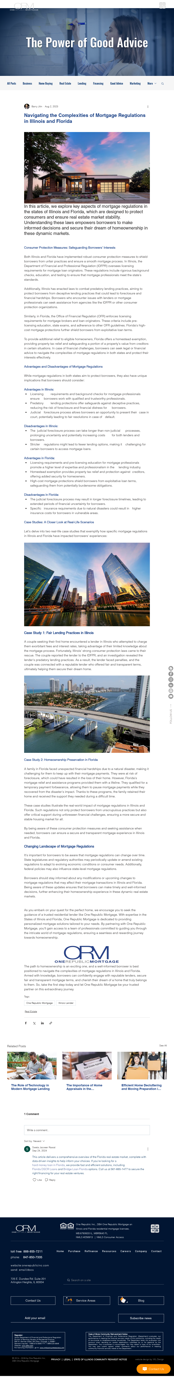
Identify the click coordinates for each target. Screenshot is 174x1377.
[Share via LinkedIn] (42, 1023)
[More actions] (148, 106)
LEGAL (68, 1359)
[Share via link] (50, 1023)
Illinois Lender (66, 1002)
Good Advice (116, 83)
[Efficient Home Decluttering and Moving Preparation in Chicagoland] (142, 1065)
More (150, 83)
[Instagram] (170, 679)
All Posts (11, 83)
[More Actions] (148, 1149)
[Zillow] (170, 690)
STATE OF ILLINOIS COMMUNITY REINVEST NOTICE (100, 1359)
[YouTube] (170, 696)
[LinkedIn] (170, 685)
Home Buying (46, 83)
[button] (64, 5)
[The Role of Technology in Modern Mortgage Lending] (32, 1065)
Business (27, 83)
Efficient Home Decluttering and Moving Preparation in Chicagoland (141, 1087)
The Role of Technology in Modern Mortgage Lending (30, 1087)
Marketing (135, 83)
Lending (82, 83)
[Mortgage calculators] (162, 5)
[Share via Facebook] (25, 1023)
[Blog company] (170, 668)
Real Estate (65, 83)
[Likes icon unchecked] (34, 1180)
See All (163, 1045)
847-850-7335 (32, 1257)
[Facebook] (170, 673)
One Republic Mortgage (39, 1002)
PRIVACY (56, 1359)
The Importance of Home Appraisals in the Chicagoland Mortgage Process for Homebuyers (84, 1087)
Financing (98, 83)
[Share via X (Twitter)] (34, 1023)
